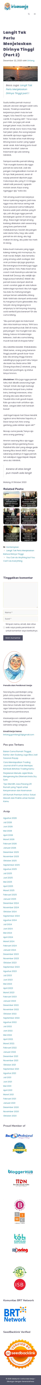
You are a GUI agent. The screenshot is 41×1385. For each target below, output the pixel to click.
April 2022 (8, 1039)
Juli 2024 (7, 924)
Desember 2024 (11, 903)
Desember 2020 (11, 1107)
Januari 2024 (9, 950)
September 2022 (11, 1018)
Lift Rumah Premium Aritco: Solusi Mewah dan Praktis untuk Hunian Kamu (19, 798)
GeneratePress (28, 1381)
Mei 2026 (7, 831)
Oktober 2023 (10, 962)
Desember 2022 (11, 1005)
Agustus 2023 (10, 971)
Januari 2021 (9, 1103)
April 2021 (7, 1090)
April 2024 (8, 937)
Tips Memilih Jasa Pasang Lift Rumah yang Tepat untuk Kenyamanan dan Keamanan (17, 787)
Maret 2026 (8, 839)
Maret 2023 (8, 992)
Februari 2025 (10, 894)
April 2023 (8, 988)
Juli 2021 (7, 1077)
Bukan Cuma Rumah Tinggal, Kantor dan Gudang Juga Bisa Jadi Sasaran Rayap (20, 754)
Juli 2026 (7, 822)
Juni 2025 (8, 877)
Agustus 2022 (10, 1022)
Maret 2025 (8, 890)
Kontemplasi (12, 547)
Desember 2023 (11, 954)
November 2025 (11, 856)
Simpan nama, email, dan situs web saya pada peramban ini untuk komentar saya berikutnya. (22, 627)
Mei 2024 (7, 933)
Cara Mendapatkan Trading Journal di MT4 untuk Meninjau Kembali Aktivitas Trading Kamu (18, 765)
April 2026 (8, 835)
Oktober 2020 (10, 1115)
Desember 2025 (11, 852)
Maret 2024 (8, 941)
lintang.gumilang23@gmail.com (18, 734)
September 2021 (11, 1069)
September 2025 (11, 865)
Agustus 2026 (10, 818)
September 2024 (11, 916)
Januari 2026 (9, 847)
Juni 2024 (8, 928)
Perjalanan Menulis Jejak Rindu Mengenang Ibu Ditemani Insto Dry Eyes (20, 776)
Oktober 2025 (10, 860)
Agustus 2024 (10, 920)
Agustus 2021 (9, 1073)
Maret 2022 (8, 1043)
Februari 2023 (10, 996)
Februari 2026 (10, 843)
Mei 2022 (7, 1035)
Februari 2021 (9, 1098)
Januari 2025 (9, 899)
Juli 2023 (7, 975)
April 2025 (8, 886)
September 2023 (11, 967)
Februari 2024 (10, 945)
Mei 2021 (7, 1086)
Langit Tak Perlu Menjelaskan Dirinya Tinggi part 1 (19, 89)
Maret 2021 (8, 1094)
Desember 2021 (10, 1056)
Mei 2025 (7, 882)
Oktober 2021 (9, 1064)
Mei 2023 (7, 984)
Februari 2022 (10, 1047)
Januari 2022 (9, 1052)
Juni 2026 (8, 826)
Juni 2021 (7, 1081)
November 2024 (11, 907)
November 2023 (11, 958)
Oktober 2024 (10, 911)
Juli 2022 (7, 1026)
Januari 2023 (9, 1001)
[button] (29, 14)
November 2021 (10, 1060)
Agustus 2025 (10, 869)
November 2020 (11, 1111)
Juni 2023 (8, 979)
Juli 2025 (7, 873)
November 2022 (11, 1009)
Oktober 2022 (10, 1013)
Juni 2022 (8, 1030)
